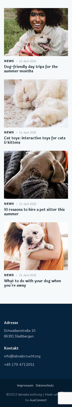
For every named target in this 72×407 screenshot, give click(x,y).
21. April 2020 (27, 61)
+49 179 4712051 (19, 364)
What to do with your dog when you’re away (32, 283)
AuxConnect (38, 400)
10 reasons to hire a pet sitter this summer (34, 211)
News (9, 61)
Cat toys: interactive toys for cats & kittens (34, 140)
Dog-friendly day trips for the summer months (31, 69)
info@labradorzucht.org (22, 356)
